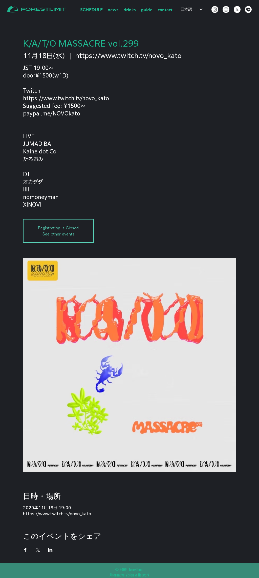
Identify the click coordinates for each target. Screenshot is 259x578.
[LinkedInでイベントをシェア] (50, 550)
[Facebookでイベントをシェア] (25, 550)
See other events (58, 234)
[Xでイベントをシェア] (37, 550)
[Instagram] (214, 9)
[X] (237, 9)
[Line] (248, 9)
